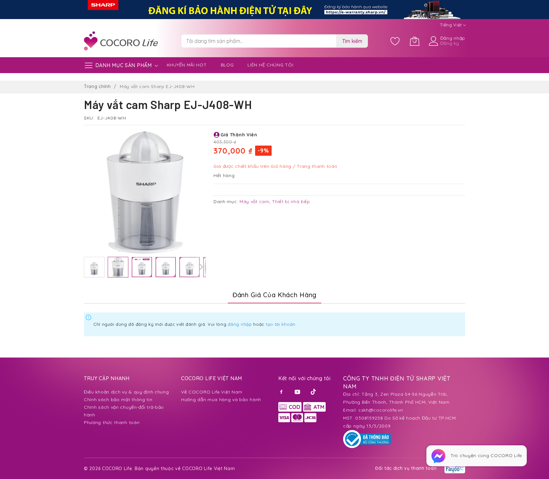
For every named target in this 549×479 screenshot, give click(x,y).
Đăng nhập (452, 38)
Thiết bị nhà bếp (291, 201)
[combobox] (258, 41)
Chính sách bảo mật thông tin (118, 399)
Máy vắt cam (254, 201)
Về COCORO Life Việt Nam (211, 392)
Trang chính (97, 86)
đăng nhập (240, 324)
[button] (94, 267)
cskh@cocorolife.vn (380, 410)
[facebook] (282, 391)
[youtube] (298, 391)
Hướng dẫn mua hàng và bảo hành (221, 399)
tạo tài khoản (280, 324)
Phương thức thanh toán (111, 422)
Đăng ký (449, 43)
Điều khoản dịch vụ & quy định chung (126, 392)
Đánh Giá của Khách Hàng (274, 295)
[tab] (274, 295)
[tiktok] (314, 391)
